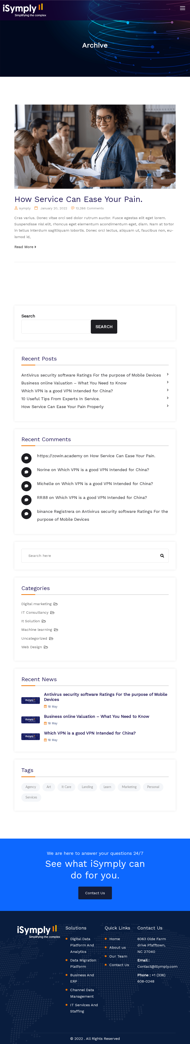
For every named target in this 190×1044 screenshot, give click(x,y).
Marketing (129, 787)
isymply (25, 208)
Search (28, 315)
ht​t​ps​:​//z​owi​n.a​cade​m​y (59, 455)
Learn (107, 787)
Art (49, 787)
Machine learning (36, 629)
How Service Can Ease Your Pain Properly (62, 406)
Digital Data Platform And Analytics (82, 945)
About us (117, 947)
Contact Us (95, 893)
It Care (66, 787)
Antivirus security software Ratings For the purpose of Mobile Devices (91, 375)
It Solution (30, 621)
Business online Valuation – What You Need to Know (74, 382)
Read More (23, 247)
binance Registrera (55, 511)
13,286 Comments (90, 208)
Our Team (118, 956)
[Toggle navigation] (183, 8)
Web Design (31, 647)
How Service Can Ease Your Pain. (78, 199)
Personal (153, 787)
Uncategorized (34, 638)
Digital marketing (36, 604)
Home (114, 939)
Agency (30, 787)
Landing (87, 787)
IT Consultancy (34, 612)
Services (31, 797)
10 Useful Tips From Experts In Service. (60, 398)
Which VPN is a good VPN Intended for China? (67, 390)
